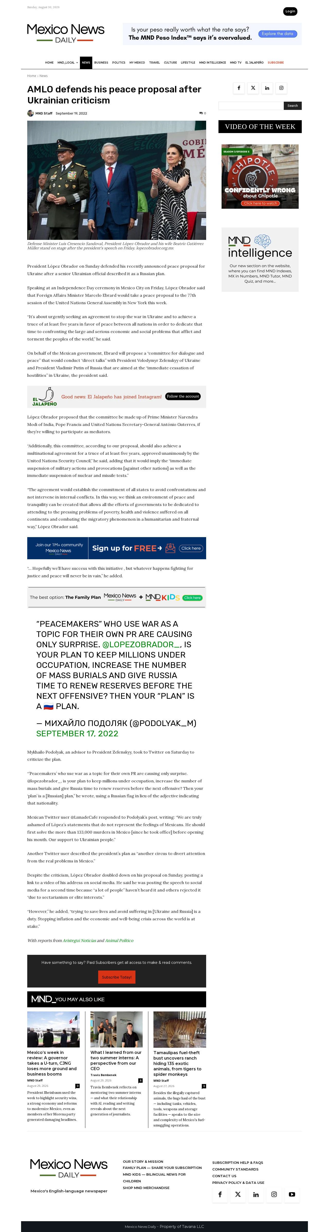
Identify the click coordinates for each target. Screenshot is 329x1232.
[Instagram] (281, 88)
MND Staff (43, 113)
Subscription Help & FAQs (237, 1162)
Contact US (224, 1176)
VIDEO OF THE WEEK (260, 126)
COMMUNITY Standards (235, 1169)
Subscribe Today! (117, 977)
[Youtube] (292, 1195)
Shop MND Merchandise (146, 1188)
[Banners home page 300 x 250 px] (260, 212)
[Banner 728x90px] (116, 597)
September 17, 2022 (77, 733)
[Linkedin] (267, 88)
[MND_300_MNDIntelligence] (260, 295)
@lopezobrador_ (141, 644)
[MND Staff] (31, 113)
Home (31, 76)
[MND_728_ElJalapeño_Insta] (116, 397)
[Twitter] (253, 88)
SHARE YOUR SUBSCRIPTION (176, 1168)
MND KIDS (132, 1174)
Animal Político (119, 940)
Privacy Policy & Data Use (238, 1183)
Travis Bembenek (103, 1075)
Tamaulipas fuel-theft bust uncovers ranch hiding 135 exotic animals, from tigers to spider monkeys (177, 1063)
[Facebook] (239, 88)
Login (290, 11)
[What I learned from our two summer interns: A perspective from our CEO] (116, 1029)
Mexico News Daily (140, 1227)
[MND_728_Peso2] (212, 49)
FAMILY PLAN (135, 1168)
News (44, 76)
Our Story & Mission (143, 1161)
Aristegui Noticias (79, 940)
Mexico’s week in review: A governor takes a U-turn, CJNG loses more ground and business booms (52, 1063)
